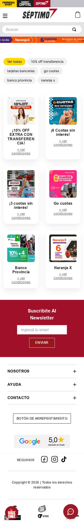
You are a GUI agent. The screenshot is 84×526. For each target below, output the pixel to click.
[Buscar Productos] (75, 29)
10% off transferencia (47, 61)
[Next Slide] (83, 40)
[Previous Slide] (1, 40)
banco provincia (19, 80)
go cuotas (51, 71)
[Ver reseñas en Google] (42, 441)
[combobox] (42, 29)
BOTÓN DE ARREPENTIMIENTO (42, 418)
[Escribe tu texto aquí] (43, 518)
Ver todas (14, 61)
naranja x (48, 80)
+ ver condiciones (21, 151)
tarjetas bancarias (21, 71)
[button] (42, 371)
